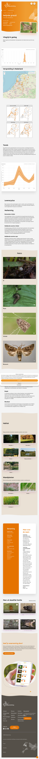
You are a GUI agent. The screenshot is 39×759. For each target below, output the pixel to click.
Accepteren (19, 380)
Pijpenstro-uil (7, 238)
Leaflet (29, 71)
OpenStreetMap (32, 71)
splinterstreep (16, 233)
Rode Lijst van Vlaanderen (16, 397)
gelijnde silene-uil (9, 228)
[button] (4, 72)
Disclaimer (4, 747)
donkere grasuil (9, 242)
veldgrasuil (29, 239)
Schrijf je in (27, 718)
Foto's (10, 23)
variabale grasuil (19, 238)
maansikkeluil (7, 230)
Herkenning (5, 23)
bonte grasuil (22, 241)
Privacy (4, 743)
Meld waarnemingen (14, 727)
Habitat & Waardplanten (7, 25)
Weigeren (19, 383)
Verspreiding (5, 22)
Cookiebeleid (19, 384)
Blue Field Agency (24, 739)
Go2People (14, 739)
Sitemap (4, 752)
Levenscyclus (12, 22)
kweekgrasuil (10, 241)
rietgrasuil (16, 239)
